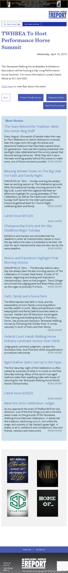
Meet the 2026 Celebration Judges (29, 403)
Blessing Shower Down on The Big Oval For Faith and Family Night (32, 173)
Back (6, 97)
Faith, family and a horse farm (25, 296)
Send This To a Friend (55, 105)
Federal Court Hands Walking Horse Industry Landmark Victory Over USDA (32, 338)
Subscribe (27, 549)
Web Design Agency (8, 569)
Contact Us (40, 549)
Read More (55, 161)
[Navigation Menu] (2, 13)
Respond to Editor (56, 97)
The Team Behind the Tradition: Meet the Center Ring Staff (31, 128)
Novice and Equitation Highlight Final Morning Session (31, 260)
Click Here (7, 86)
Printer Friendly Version (30, 97)
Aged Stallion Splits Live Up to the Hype (33, 362)
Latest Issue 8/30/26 (18, 392)
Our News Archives (32, 24)
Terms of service (7, 564)
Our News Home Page (11, 24)
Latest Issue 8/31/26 (18, 215)
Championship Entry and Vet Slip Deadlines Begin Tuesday (28, 228)
